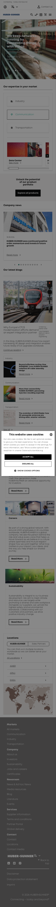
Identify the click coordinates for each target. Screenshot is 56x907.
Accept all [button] (28, 457)
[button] (28, 470)
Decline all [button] (28, 464)
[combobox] (51, 434)
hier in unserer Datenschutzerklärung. (25, 450)
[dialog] (28, 453)
